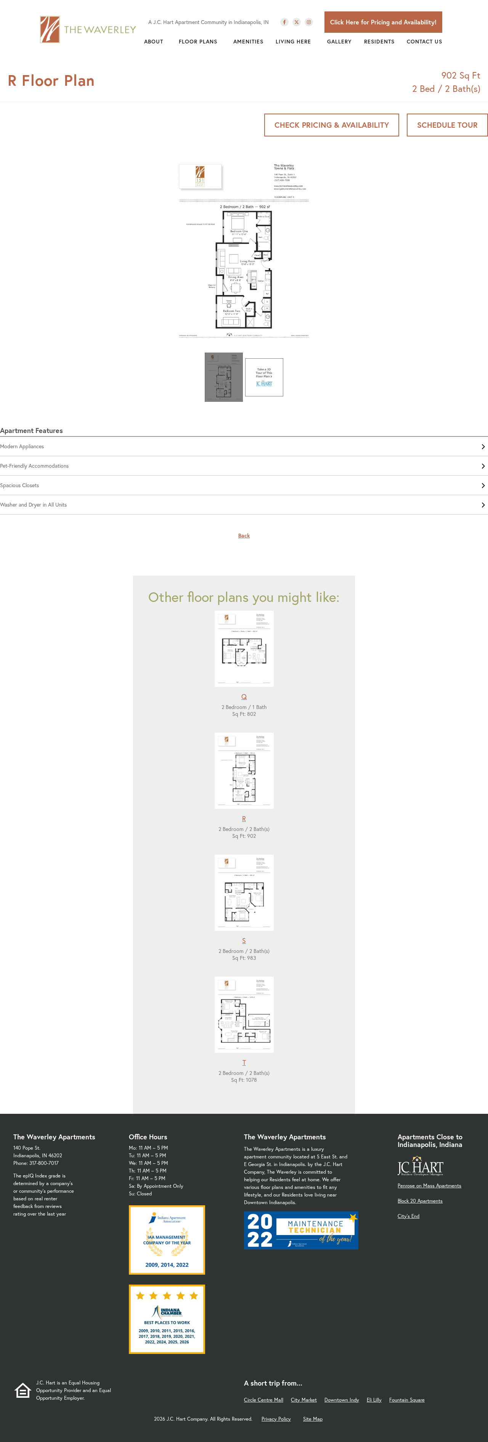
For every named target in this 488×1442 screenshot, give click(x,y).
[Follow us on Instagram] (309, 22)
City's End (408, 1216)
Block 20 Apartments (420, 1201)
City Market (304, 1400)
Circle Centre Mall (263, 1400)
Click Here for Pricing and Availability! (383, 22)
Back (244, 535)
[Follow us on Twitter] (296, 22)
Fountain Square (407, 1400)
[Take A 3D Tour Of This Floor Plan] (264, 377)
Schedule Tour (447, 125)
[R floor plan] (244, 252)
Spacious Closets (19, 485)
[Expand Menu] (167, 41)
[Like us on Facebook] (284, 22)
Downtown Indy (341, 1400)
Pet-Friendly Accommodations (34, 465)
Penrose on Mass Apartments (429, 1185)
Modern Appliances (22, 446)
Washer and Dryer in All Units (33, 504)
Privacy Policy (276, 1419)
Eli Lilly (374, 1400)
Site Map (313, 1419)
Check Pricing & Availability (331, 125)
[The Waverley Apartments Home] (88, 29)
